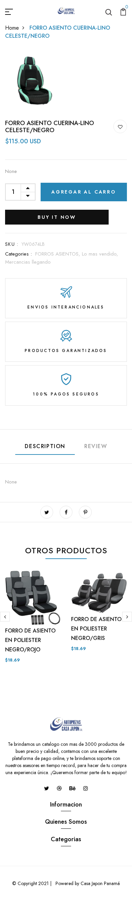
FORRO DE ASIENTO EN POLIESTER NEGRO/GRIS (96, 628)
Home (12, 28)
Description (45, 446)
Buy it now (57, 217)
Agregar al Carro (83, 191)
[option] (33, 622)
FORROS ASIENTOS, (58, 254)
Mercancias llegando (28, 262)
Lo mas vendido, (100, 254)
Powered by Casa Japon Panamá (87, 883)
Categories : (18, 254)
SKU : (11, 244)
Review (95, 446)
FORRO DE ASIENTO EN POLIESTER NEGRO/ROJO (30, 640)
